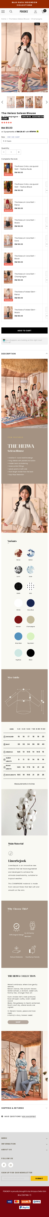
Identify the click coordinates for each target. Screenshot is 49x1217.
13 (23, 752)
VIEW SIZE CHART (13, 137)
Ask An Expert (29, 1116)
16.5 (18, 775)
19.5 (28, 775)
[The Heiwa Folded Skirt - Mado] (8, 312)
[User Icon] (35, 11)
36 (33, 744)
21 (38, 767)
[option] (24, 57)
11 (23, 759)
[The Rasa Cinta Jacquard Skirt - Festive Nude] (8, 169)
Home (3, 19)
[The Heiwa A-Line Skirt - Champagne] (8, 277)
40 (43, 744)
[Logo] (24, 11)
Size (10, 137)
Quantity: (5, 148)
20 (43, 736)
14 (33, 752)
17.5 (28, 767)
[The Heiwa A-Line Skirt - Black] (8, 259)
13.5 (28, 752)
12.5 (18, 752)
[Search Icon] (11, 11)
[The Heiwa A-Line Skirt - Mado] (8, 223)
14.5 (38, 752)
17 (28, 736)
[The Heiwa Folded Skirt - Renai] (8, 295)
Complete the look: (9, 159)
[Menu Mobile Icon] (3, 11)
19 (38, 736)
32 (24, 744)
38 (38, 744)
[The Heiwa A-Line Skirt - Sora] (8, 241)
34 (28, 744)
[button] (6, 122)
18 (33, 736)
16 (23, 736)
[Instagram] (10, 1164)
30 (19, 744)
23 (43, 767)
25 (43, 775)
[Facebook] (3, 1164)
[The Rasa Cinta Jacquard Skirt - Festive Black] (8, 187)
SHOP (18, 1022)
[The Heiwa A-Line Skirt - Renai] (8, 205)
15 (19, 736)
